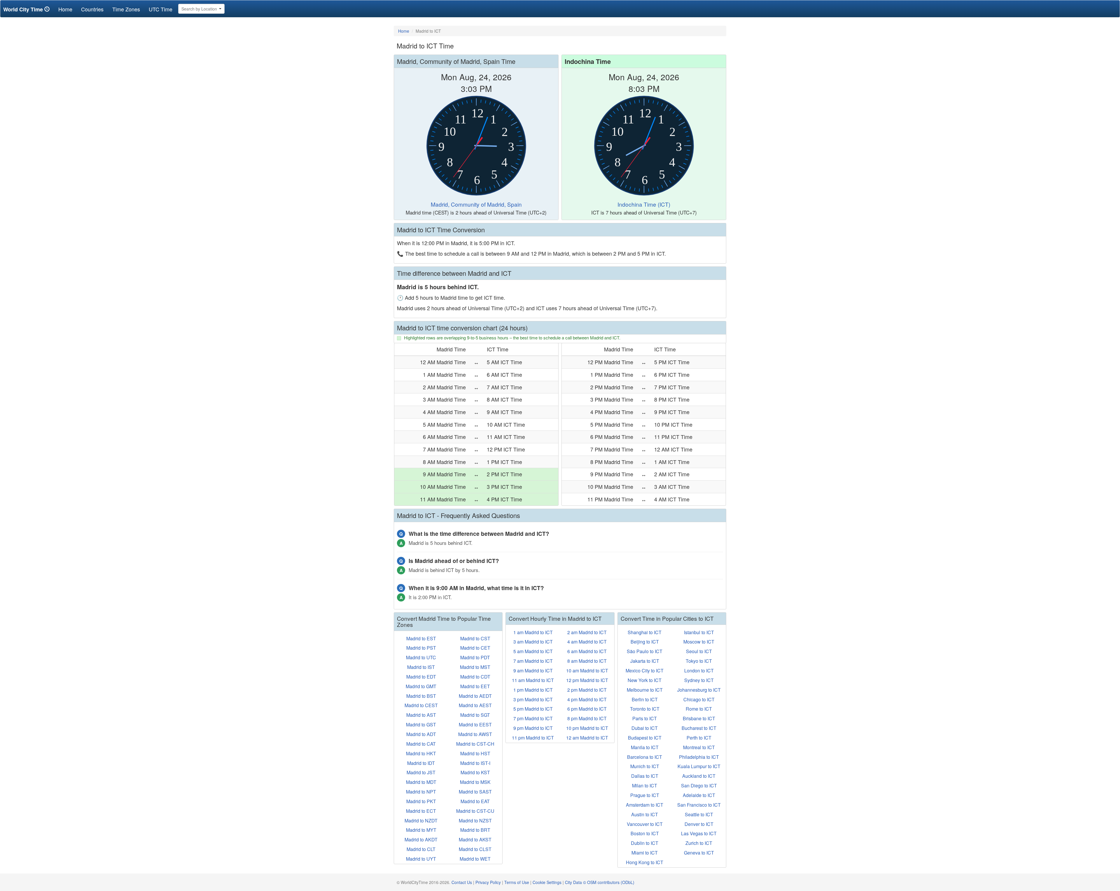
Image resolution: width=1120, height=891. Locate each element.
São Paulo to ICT (644, 651)
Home (67, 9)
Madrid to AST (421, 715)
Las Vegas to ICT (699, 833)
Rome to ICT (699, 708)
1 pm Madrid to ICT (533, 689)
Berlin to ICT (645, 699)
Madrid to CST (475, 638)
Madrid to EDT (421, 676)
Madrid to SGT (475, 715)
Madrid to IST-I (475, 763)
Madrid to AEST (475, 705)
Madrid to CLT (421, 849)
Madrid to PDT (475, 657)
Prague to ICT (644, 795)
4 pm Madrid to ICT (587, 699)
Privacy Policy (488, 882)
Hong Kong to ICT (644, 862)
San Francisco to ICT (699, 804)
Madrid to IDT (421, 763)
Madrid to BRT (475, 830)
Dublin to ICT (644, 843)
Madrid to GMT (421, 686)
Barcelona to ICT (644, 757)
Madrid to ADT (421, 734)
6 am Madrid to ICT (587, 651)
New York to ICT (645, 680)
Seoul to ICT (699, 651)
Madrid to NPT (421, 791)
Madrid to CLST (475, 849)
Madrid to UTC (421, 657)
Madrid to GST (421, 724)
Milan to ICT (644, 785)
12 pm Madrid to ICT (587, 680)
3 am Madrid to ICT (533, 641)
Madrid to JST (421, 772)
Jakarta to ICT (644, 661)
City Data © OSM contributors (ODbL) (599, 882)
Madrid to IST (421, 667)
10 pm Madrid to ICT (587, 728)
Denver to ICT (699, 824)
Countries (92, 9)
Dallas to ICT (644, 776)
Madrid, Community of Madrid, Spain (476, 204)
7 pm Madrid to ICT (533, 718)
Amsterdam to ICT (644, 804)
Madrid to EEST (475, 724)
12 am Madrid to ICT (587, 737)
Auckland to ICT (698, 776)
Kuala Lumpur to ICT (699, 766)
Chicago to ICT (699, 699)
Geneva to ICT (699, 852)
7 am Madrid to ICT (533, 661)
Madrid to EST (421, 638)
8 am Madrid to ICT (587, 661)
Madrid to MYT (421, 830)
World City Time (23, 9)
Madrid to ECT (421, 811)
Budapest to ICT (645, 737)
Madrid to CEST (421, 705)
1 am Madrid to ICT (533, 632)
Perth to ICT (699, 737)
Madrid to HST (475, 753)
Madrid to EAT (475, 801)
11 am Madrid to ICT (533, 680)
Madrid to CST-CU (475, 811)
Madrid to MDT (421, 782)
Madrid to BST (421, 696)
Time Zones (126, 9)
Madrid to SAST (475, 791)
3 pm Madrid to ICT (533, 699)
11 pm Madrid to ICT (533, 737)
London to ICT (699, 670)
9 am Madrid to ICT (533, 670)
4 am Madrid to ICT (587, 641)
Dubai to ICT (644, 728)
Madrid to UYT (421, 858)
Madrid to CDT (475, 676)
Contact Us (462, 882)
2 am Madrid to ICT (587, 632)
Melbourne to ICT (645, 689)
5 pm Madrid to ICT (533, 708)
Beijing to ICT (645, 641)
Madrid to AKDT (421, 839)
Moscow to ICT (698, 641)
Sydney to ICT (699, 680)
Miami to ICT (644, 852)
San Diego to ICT (699, 785)
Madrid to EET (475, 686)
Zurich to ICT (698, 843)
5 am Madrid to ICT (533, 651)
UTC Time (160, 9)
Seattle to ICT (699, 814)
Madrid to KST (475, 772)
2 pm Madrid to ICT (587, 689)
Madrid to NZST (475, 820)
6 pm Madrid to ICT (587, 708)
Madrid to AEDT (475, 696)
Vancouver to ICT (645, 824)
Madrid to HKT (421, 753)
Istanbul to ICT (699, 632)
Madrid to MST (475, 667)
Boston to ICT (645, 833)
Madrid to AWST (475, 734)
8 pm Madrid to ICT (587, 718)
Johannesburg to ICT (699, 689)
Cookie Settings (547, 882)
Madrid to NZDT (421, 820)
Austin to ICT (644, 814)
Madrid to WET (475, 858)
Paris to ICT (644, 718)
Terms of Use (516, 882)
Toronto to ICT (644, 708)
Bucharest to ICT (699, 728)
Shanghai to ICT (645, 632)
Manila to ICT (645, 747)
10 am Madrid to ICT (587, 670)
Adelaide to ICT (699, 795)
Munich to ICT (644, 766)
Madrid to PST (421, 647)
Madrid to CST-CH (475, 743)
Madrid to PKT (421, 801)
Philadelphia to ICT (699, 757)
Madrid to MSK (475, 782)
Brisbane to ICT (699, 718)
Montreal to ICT (699, 747)
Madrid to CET (475, 647)
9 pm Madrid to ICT (533, 728)
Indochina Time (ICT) (643, 204)
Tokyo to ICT (699, 661)
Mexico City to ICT (645, 670)
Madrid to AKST (475, 839)
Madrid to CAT (421, 743)
